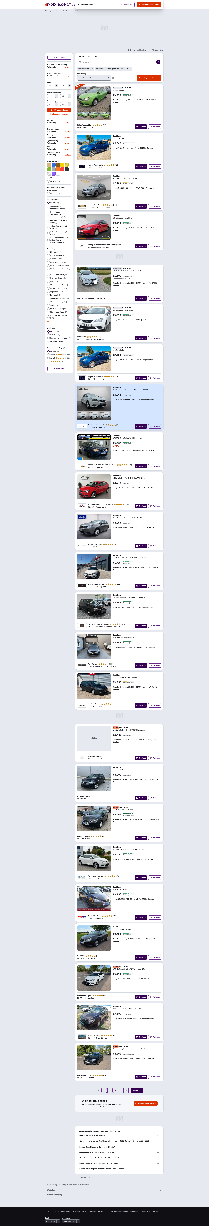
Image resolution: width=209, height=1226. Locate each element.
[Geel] (62, 165)
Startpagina (49, 11)
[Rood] (62, 169)
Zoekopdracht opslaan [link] (59, 114)
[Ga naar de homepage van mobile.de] (65, 4)
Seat (58, 11)
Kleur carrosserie (53, 161)
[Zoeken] (158, 62)
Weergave (66, 1218)
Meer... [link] (49, 322)
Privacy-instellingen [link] (96, 1212)
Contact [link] (76, 1212)
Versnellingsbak (53, 152)
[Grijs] (53, 169)
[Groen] (49, 169)
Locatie (50, 120)
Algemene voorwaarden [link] (62, 1212)
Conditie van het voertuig (57, 65)
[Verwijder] (92, 68)
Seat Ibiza (66, 11)
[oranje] (58, 169)
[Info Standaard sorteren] (113, 78)
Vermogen (51, 135)
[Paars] (53, 173)
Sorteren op (81, 74)
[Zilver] (49, 173)
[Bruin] (58, 165)
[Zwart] (66, 169)
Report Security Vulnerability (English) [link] (144, 1212)
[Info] (64, 347)
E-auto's (50, 147)
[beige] (49, 165)
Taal (47, 1218)
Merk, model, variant (55, 73)
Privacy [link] (84, 1212)
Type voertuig (52, 141)
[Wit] (58, 173)
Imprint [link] (48, 1212)
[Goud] (66, 165)
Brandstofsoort (53, 129)
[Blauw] (53, 165)
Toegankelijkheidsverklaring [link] (117, 1212)
